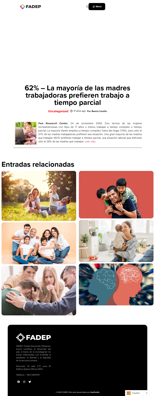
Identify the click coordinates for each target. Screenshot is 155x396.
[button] (97, 111)
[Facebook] (18, 381)
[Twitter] (29, 381)
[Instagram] (24, 381)
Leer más (90, 141)
